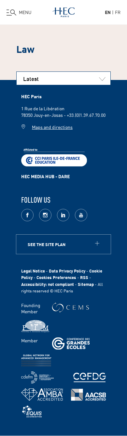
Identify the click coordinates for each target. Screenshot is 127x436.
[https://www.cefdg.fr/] (89, 377)
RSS (84, 277)
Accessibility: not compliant (47, 284)
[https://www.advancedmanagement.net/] (36, 360)
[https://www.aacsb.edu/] (88, 395)
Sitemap (86, 284)
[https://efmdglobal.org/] (32, 412)
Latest (31, 78)
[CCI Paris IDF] (54, 156)
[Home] (63, 11)
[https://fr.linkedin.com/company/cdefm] (37, 377)
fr (117, 12)
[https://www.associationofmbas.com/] (42, 394)
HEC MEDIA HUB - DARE (45, 176)
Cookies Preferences (56, 277)
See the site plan (46, 244)
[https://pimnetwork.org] (35, 326)
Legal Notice (33, 271)
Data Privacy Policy (67, 271)
